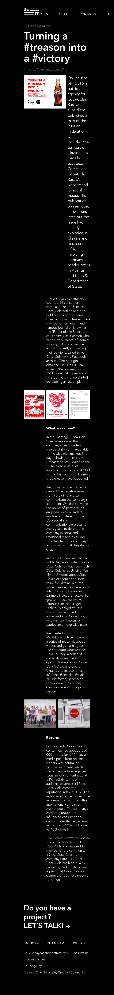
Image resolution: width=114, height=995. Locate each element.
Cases (43, 14)
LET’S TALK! (45, 925)
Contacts (88, 14)
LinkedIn (78, 943)
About (64, 14)
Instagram (55, 943)
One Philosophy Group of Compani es (61, 972)
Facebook (31, 943)
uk (109, 14)
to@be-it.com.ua (35, 959)
